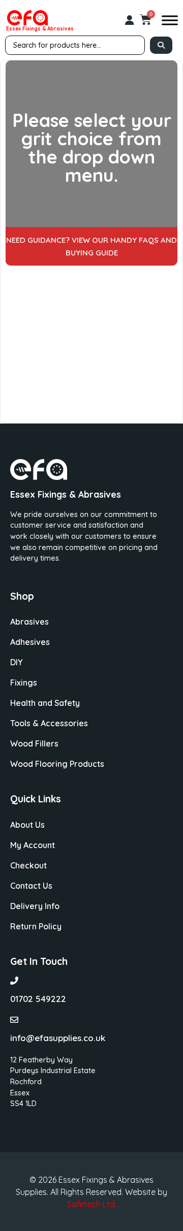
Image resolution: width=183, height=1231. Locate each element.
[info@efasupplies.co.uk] (14, 1020)
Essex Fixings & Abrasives (40, 28)
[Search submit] (161, 45)
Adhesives (30, 642)
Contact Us (31, 886)
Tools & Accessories (49, 723)
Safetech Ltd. (91, 1204)
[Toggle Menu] (170, 20)
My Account (32, 845)
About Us (27, 825)
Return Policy (36, 926)
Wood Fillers (34, 743)
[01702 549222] (14, 981)
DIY (16, 662)
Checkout (28, 865)
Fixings (23, 682)
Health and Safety (45, 703)
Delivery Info (34, 906)
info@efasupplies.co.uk (57, 1037)
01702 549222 (38, 998)
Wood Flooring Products (57, 764)
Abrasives (29, 622)
